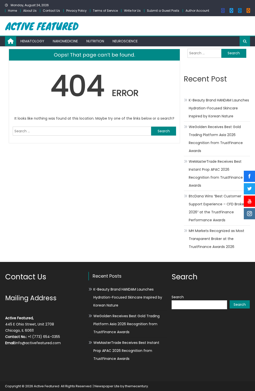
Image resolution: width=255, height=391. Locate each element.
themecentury (136, 386)
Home (12, 10)
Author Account (197, 10)
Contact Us (51, 10)
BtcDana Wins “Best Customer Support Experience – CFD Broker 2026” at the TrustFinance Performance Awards (217, 208)
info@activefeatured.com (38, 342)
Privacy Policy (76, 10)
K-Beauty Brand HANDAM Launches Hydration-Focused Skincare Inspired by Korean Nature (219, 108)
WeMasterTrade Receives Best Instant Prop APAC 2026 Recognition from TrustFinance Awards (216, 173)
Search (178, 297)
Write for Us (132, 10)
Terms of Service (105, 10)
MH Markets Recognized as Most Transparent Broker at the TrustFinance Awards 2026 (216, 238)
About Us (30, 10)
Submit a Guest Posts (163, 10)
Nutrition (95, 41)
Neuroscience (125, 41)
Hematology (32, 41)
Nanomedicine (65, 41)
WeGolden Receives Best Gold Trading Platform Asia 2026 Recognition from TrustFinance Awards (216, 138)
